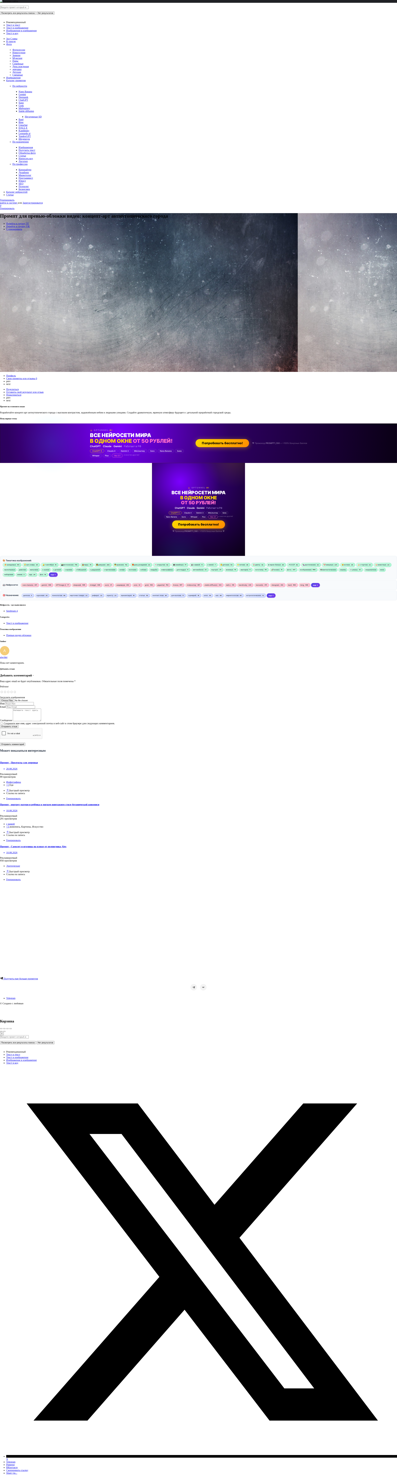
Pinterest (10, 1464)
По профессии (20, 164)
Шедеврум (24, 139)
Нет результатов (45, 13)
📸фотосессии (67, 565)
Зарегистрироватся (33, 203)
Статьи (22, 155)
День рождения (20, 66)
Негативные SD (33, 116)
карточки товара (77, 595)
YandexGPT (25, 136)
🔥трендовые (10, 565)
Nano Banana (25, 91)
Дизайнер (24, 172)
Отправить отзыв (9, 726)
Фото (9, 44)
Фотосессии (18, 49)
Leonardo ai (24, 133)
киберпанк (8, 574)
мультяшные (9, 570)
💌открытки (160, 565)
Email (3, 707)
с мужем (68, 570)
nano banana (27, 585)
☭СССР (291, 565)
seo (217, 595)
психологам (57, 595)
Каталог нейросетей (16, 192)
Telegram (10, 998)
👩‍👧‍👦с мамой (195, 565)
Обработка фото (27, 153)
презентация (126, 595)
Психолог (24, 186)
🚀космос (275, 570)
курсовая (40, 595)
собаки (143, 570)
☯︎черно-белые (274, 565)
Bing (21, 122)
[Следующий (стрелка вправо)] (4, 1031)
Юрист (22, 181)
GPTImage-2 (61, 585)
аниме (19, 574)
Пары (15, 61)
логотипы (259, 570)
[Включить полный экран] (7, 1028)
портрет (214, 570)
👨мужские (119, 565)
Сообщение (6, 720)
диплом (26, 595)
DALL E (23, 128)
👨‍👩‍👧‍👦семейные (178, 565)
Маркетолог (25, 175)
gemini (44, 585)
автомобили (198, 570)
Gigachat (23, 125)
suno (107, 585)
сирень (343, 570)
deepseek (77, 585)
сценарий (192, 595)
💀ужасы (354, 570)
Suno (21, 102)
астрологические (253, 595)
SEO (21, 183)
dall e (228, 585)
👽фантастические (328, 570)
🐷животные (380, 565)
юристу (110, 595)
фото (289, 570)
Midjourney (24, 108)
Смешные (17, 75)
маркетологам (232, 595)
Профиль (11, 375)
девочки (22, 570)
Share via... (11, 1473)
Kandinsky (24, 130)
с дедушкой (95, 570)
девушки (17, 69)
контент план (158, 595)
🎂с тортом (363, 565)
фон (41, 574)
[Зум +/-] (10, 1028)
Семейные (17, 63)
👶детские (224, 565)
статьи (142, 595)
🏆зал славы (29, 565)
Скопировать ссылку (17, 1470)
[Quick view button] (7, 790)
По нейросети (19, 86)
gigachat (161, 585)
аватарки (244, 570)
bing (302, 585)
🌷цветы (256, 565)
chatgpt (93, 585)
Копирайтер (25, 169)
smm (206, 595)
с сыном (45, 570)
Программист (26, 178)
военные (229, 570)
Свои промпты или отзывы (21, 378)
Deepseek (23, 97)
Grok (21, 105)
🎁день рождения (139, 565)
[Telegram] (193, 987)
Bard (21, 119)
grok (147, 585)
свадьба (153, 570)
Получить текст (27, 150)
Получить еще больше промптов (20, 978)
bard (290, 585)
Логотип (23, 161)
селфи (122, 570)
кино (382, 570)
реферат (95, 595)
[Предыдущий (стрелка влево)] (1, 1031)
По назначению (20, 141)
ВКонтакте (12, 1467)
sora (135, 585)
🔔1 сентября (48, 565)
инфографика (167, 570)
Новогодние (18, 52)
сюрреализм (370, 570)
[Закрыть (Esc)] (1, 1028)
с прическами (109, 570)
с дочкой (57, 570)
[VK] (203, 987)
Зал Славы (11, 38)
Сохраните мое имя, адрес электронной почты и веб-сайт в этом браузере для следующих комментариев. (59, 723)
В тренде (11, 41)
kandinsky (243, 585)
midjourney (191, 585)
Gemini (22, 94)
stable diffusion (211, 585)
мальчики (34, 570)
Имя (2, 703)
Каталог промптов (16, 80)
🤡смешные (328, 565)
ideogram (275, 585)
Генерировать (7, 200)
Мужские (17, 58)
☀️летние (241, 565)
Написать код (26, 158)
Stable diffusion (26, 111)
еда (30, 574)
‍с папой (210, 565)
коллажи (132, 570)
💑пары (85, 565)
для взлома (176, 595)
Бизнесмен (24, 189)
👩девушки (100, 565)
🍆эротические (309, 565)
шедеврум (120, 585)
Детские (16, 72)
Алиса (175, 585)
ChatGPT (23, 100)
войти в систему (9, 203)
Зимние (16, 55)
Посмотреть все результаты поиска (18, 13)
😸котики (346, 565)
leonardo (259, 585)
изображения (305, 570)
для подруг (181, 570)
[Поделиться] (4, 1028)
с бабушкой (81, 570)
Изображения (13, 77)
